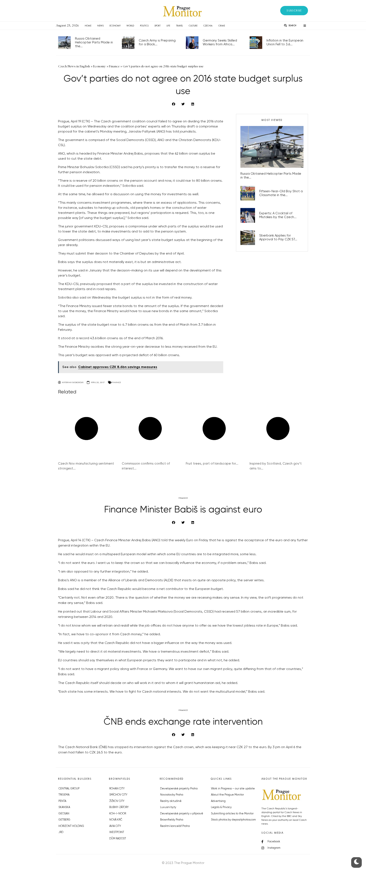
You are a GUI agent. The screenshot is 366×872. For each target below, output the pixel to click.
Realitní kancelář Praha (175, 826)
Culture (193, 25)
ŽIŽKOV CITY (116, 801)
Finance (116, 382)
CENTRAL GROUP (68, 788)
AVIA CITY (115, 826)
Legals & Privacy (221, 807)
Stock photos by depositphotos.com (233, 819)
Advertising (218, 801)
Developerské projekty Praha (179, 788)
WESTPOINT (116, 832)
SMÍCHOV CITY (118, 794)
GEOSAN (63, 813)
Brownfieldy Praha (171, 819)
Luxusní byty (168, 807)
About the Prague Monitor (227, 794)
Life (168, 25)
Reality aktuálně (171, 801)
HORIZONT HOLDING (71, 826)
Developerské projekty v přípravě (181, 813)
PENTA (62, 801)
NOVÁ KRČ (115, 819)
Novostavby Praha (171, 794)
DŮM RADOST (117, 838)
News (100, 25)
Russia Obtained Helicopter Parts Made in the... (94, 42)
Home (88, 25)
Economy (115, 25)
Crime (221, 25)
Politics (144, 25)
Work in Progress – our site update (233, 788)
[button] (294, 10)
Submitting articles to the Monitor (232, 813)
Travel (179, 25)
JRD (60, 832)
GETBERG (64, 819)
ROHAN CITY (117, 788)
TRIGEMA (63, 794)
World (130, 25)
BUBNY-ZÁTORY (119, 807)
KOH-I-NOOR (117, 813)
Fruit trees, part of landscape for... (212, 463)
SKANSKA (64, 807)
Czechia (207, 25)
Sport (157, 25)
